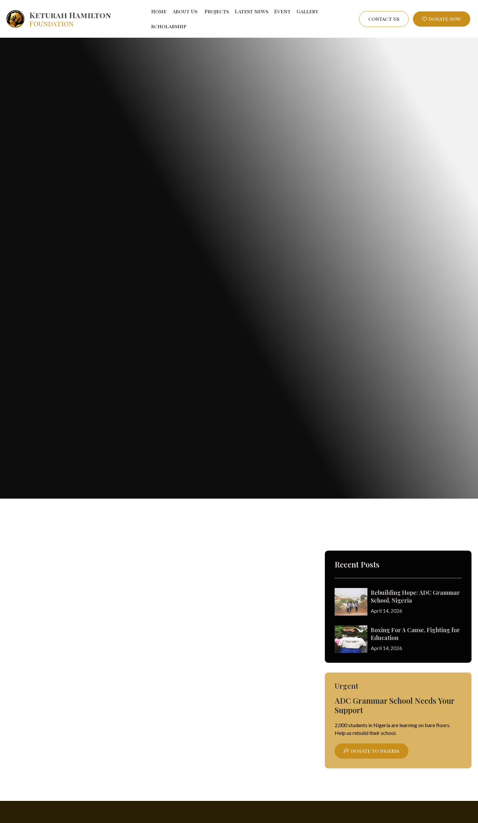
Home (158, 11)
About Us (184, 11)
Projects (216, 11)
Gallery (307, 11)
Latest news (251, 11)
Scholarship (168, 26)
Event (282, 11)
